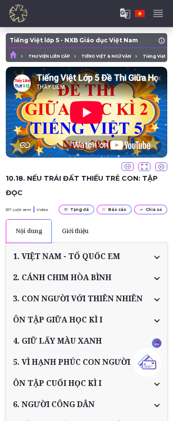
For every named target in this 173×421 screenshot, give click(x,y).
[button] (86, 256)
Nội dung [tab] (29, 231)
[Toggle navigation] (158, 13)
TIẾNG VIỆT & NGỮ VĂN (106, 56)
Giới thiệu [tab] (75, 231)
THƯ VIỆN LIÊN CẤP (49, 56)
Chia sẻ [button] (154, 209)
